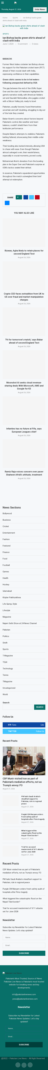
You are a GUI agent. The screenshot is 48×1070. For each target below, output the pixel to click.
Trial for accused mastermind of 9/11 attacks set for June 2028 (32, 849)
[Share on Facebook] (25, 197)
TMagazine (7, 681)
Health (5, 578)
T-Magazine (8, 655)
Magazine (7, 617)
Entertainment (9, 533)
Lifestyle (6, 610)
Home (5, 18)
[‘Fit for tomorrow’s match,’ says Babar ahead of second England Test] (24, 321)
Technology (8, 668)
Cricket (6, 526)
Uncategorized (9, 688)
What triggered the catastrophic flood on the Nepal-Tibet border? (31, 833)
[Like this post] (19, 197)
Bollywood (7, 513)
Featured (6, 546)
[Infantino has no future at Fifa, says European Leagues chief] (24, 410)
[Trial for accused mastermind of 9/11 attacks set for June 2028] (11, 851)
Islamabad (7, 591)
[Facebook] (18, 1065)
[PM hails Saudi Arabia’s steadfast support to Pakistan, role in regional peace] (11, 800)
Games (6, 571)
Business (7, 520)
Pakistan (6, 630)
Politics (6, 636)
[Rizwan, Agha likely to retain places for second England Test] (24, 232)
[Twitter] (24, 1065)
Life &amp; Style (10, 604)
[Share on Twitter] (31, 197)
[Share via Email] (7, 203)
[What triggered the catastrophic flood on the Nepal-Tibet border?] (11, 834)
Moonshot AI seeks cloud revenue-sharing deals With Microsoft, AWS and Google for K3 (24, 385)
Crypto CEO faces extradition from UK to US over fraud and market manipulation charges (24, 296)
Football (6, 565)
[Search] (45, 3)
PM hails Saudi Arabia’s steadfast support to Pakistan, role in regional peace (31, 800)
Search (6, 702)
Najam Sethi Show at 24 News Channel (20, 623)
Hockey (6, 584)
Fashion (6, 539)
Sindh (5, 643)
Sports (15, 18)
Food (5, 558)
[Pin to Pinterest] (37, 197)
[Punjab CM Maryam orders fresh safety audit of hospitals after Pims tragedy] (11, 818)
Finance (6, 552)
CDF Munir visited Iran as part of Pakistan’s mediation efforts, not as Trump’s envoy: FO (22, 782)
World (5, 694)
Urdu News (40, 9)
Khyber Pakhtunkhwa (12, 597)
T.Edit (5, 662)
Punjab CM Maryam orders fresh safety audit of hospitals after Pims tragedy (32, 816)
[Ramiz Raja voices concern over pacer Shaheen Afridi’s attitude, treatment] (24, 453)
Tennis (5, 675)
